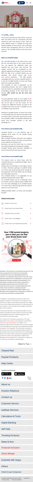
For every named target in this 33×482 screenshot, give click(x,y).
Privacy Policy (5, 479)
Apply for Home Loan (11, 203)
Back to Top (23, 344)
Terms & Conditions (17, 479)
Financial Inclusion (10, 447)
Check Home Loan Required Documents (16, 223)
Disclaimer (26, 478)
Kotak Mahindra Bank (11, 322)
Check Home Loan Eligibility (12, 218)
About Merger (8, 453)
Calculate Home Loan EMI (12, 213)
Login (22, 2)
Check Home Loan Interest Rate (14, 208)
